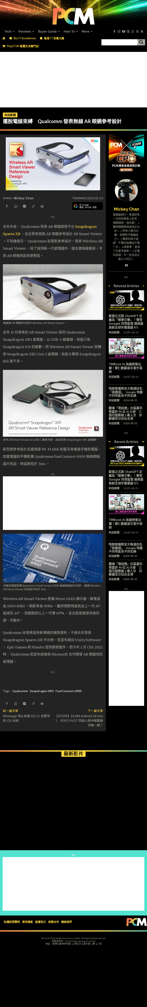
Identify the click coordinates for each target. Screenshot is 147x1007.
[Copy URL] (33, 206)
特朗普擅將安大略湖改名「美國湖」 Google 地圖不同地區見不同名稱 (126, 392)
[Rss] (142, 31)
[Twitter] (137, 31)
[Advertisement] (73, 78)
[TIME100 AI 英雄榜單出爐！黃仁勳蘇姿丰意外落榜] (126, 348)
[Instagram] (119, 31)
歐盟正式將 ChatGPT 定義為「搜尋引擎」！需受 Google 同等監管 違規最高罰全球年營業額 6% (126, 321)
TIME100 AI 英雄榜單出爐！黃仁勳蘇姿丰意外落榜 (125, 368)
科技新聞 (10, 115)
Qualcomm (20, 691)
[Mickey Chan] (126, 190)
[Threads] (128, 31)
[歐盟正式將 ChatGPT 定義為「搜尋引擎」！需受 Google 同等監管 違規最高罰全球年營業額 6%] (126, 300)
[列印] (42, 206)
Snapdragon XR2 (42, 691)
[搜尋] (141, 42)
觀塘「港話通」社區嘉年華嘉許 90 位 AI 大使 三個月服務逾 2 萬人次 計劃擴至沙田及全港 (125, 413)
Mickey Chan (23, 198)
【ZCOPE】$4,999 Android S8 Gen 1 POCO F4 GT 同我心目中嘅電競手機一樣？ (79, 720)
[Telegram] (24, 206)
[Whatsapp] (133, 31)
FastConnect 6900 (68, 691)
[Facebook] (114, 31)
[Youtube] (123, 31)
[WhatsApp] (15, 206)
